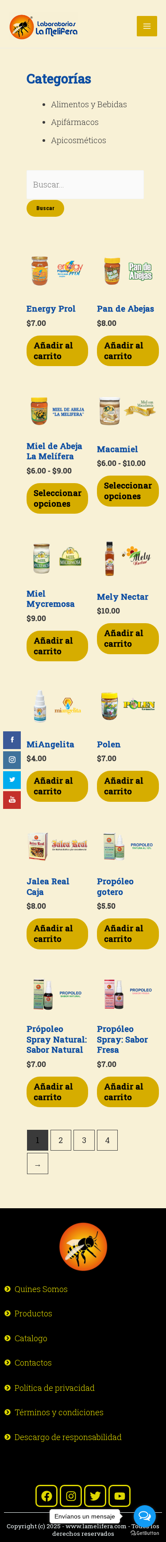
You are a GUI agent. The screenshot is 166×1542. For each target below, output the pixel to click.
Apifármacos (75, 122)
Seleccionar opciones (57, 498)
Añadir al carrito (53, 350)
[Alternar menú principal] (147, 26)
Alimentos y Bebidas (89, 104)
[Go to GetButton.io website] (145, 1533)
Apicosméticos (78, 140)
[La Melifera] (43, 26)
